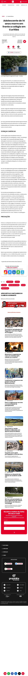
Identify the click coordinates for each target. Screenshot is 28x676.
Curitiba (17, 281)
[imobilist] (5, 673)
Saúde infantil (5, 288)
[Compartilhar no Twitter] (19, 673)
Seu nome (6, 520)
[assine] (22, 673)
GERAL (3, 16)
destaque (4, 285)
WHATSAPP (4, 5)
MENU (5, 1)
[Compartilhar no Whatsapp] (8, 673)
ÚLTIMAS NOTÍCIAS (11, 5)
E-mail (5, 525)
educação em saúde (14, 285)
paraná (23, 285)
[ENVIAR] (14, 532)
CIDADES (17, 5)
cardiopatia (10, 281)
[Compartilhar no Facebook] (12, 673)
